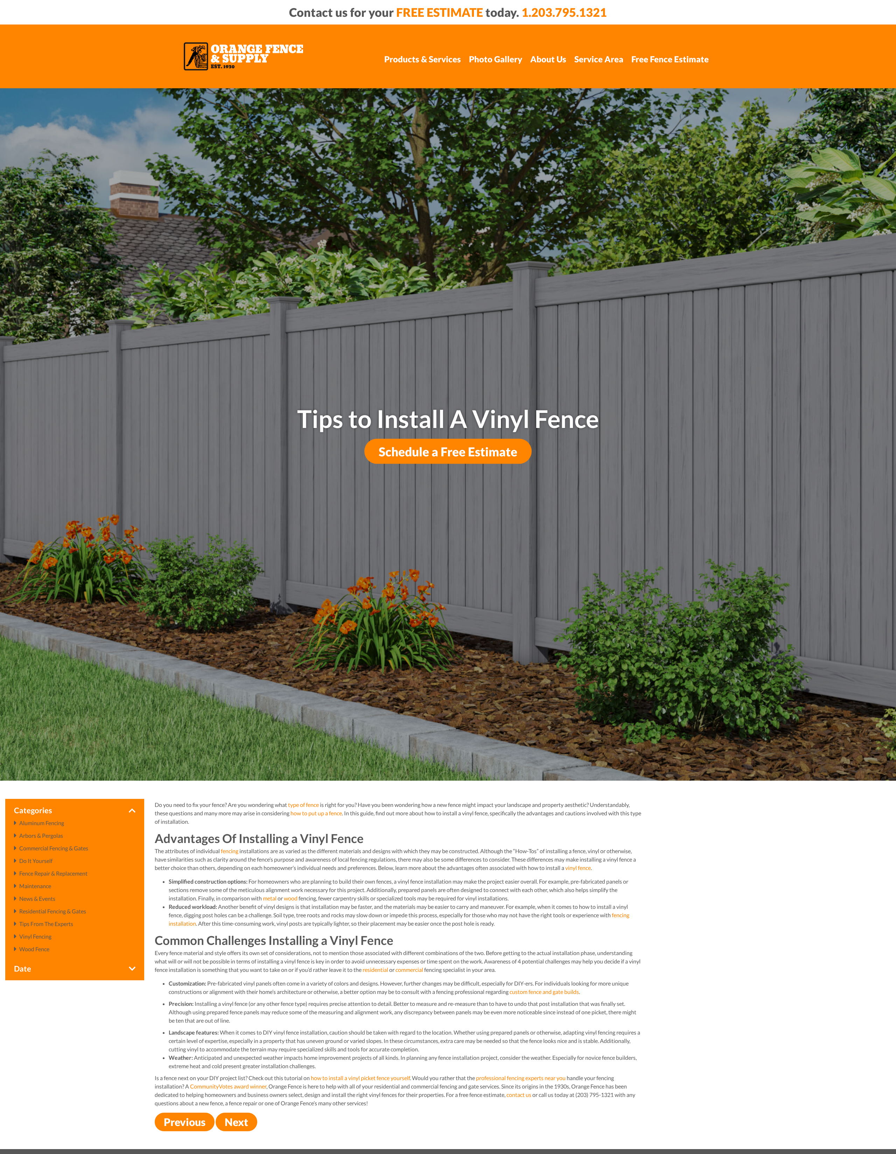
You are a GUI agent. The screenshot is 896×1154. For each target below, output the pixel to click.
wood (291, 898)
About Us (548, 59)
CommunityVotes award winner (228, 1086)
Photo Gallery (495, 59)
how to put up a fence (316, 813)
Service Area (598, 59)
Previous (184, 1121)
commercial (409, 969)
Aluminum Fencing (41, 823)
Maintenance (35, 886)
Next (236, 1121)
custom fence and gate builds (544, 991)
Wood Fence (34, 949)
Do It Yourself (35, 861)
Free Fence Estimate (670, 59)
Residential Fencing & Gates (52, 911)
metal (269, 898)
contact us (518, 1094)
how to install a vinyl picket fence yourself (360, 1077)
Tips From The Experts (46, 924)
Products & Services (422, 59)
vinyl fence (578, 867)
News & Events (37, 898)
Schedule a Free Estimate (448, 451)
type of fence (303, 804)
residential (375, 969)
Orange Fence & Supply (268, 56)
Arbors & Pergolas (41, 835)
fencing (229, 851)
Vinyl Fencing (35, 936)
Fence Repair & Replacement (53, 873)
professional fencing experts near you (521, 1077)
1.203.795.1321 (564, 12)
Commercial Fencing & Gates (53, 848)
